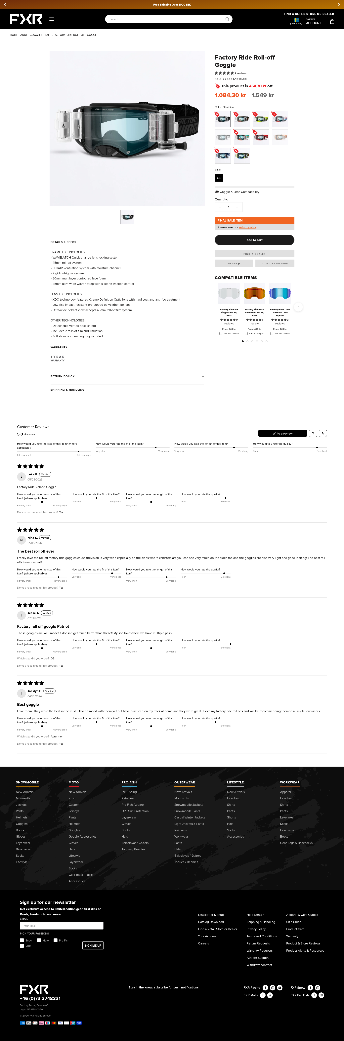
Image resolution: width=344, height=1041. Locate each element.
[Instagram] (272, 987)
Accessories (77, 881)
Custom (74, 804)
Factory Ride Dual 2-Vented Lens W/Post (280, 312)
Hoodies (233, 798)
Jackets (21, 804)
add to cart (255, 240)
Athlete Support (258, 957)
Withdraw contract (259, 965)
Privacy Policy (256, 929)
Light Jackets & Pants (189, 823)
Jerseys (74, 811)
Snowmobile (27, 782)
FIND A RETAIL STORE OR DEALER (309, 14)
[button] (225, 73)
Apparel (285, 792)
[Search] (228, 19)
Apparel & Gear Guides (302, 914)
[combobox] (167, 19)
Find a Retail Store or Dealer (217, 929)
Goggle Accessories (82, 836)
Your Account (207, 936)
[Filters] (313, 433)
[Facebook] (265, 987)
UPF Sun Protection (135, 811)
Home (14, 35)
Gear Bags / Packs (81, 874)
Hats (72, 849)
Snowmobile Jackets (188, 804)
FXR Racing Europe (40, 1015)
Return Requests (258, 943)
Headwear (287, 830)
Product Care (295, 929)
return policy (247, 227)
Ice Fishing (129, 792)
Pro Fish (129, 782)
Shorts (231, 817)
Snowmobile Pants (187, 811)
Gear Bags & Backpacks (296, 843)
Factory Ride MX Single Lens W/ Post (229, 312)
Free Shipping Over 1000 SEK (172, 5)
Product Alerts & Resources (305, 950)
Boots (20, 830)
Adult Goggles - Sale (35, 35)
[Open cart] (332, 21)
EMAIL (24, 919)
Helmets (21, 817)
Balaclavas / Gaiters (135, 843)
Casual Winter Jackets (189, 817)
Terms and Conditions (262, 936)
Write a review (283, 433)
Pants (19, 811)
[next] (339, 4)
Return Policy (63, 376)
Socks (20, 855)
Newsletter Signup (211, 914)
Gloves (20, 836)
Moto (74, 782)
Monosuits (23, 798)
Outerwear (184, 782)
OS (219, 178)
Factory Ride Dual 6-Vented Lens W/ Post (254, 312)
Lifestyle (22, 862)
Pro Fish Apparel (133, 804)
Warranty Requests (260, 950)
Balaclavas (23, 849)
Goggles (21, 823)
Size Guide (293, 922)
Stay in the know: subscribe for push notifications (164, 987)
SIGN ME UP (93, 945)
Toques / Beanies (133, 849)
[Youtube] (279, 987)
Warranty (292, 936)
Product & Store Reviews (303, 943)
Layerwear (23, 843)
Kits (71, 798)
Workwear (181, 836)
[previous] (5, 4)
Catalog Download (211, 922)
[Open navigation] (51, 19)
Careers (203, 943)
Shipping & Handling (68, 390)
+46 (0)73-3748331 (40, 998)
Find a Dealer (254, 254)
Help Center (255, 914)
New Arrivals (24, 792)
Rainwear (128, 798)
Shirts (231, 804)
